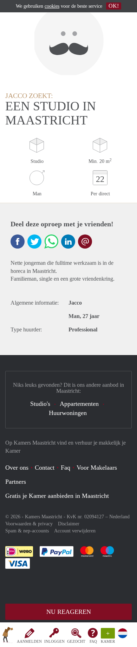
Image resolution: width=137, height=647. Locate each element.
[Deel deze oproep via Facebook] (18, 241)
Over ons (16, 467)
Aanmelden (29, 641)
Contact (44, 467)
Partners (15, 481)
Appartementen (79, 403)
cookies (52, 6)
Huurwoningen (68, 412)
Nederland (119, 516)
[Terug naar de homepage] (7, 636)
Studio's (40, 403)
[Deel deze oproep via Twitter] (34, 241)
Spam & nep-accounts (27, 530)
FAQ (93, 641)
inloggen (54, 641)
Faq (65, 467)
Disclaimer (68, 523)
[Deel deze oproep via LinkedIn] (68, 241)
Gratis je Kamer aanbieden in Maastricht (57, 495)
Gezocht (76, 641)
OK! (114, 6)
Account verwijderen (75, 530)
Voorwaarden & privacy (29, 523)
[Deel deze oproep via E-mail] (85, 241)
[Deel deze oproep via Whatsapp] (51, 241)
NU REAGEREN (68, 611)
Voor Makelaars (97, 467)
